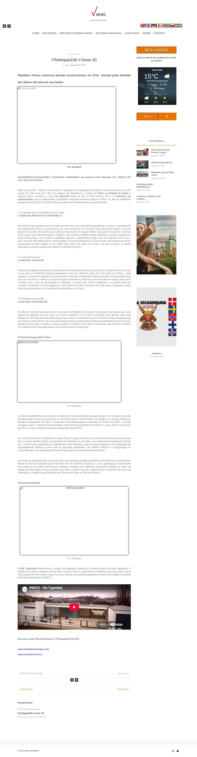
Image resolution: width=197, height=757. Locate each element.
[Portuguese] (169, 26)
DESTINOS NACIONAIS (109, 33)
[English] (146, 26)
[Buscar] (167, 116)
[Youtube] (4, 26)
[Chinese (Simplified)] (143, 26)
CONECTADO (131, 33)
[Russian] (173, 26)
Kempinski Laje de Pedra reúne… (162, 173)
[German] (154, 26)
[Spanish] (176, 26)
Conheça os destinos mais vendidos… (149, 197)
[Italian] (158, 26)
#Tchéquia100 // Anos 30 (31, 713)
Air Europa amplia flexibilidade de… (145, 185)
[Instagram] (9, 26)
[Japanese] (161, 26)
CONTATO (159, 33)
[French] (150, 26)
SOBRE (146, 33)
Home (35, 33)
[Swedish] (180, 26)
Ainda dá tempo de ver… (162, 162)
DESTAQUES (49, 33)
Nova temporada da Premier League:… (160, 151)
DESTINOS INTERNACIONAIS (76, 33)
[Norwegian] (165, 26)
